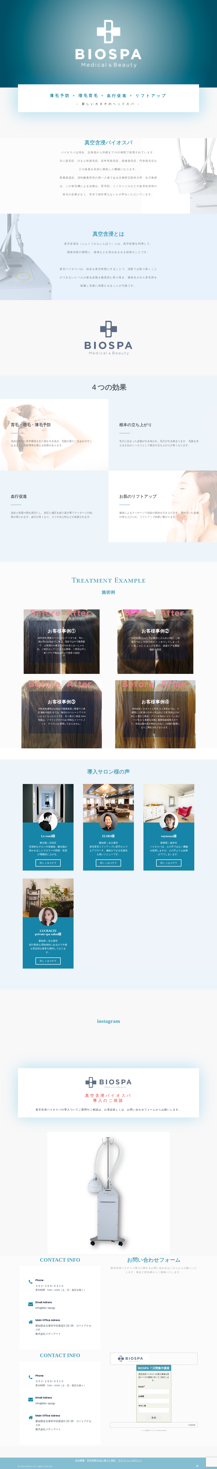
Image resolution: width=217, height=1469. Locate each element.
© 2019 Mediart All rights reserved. (35, 1466)
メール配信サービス (148, 1430)
